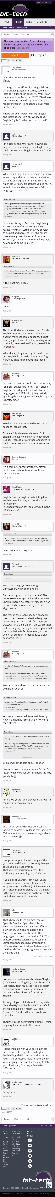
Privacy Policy (48, 1194)
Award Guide (5, 1143)
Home (6, 22)
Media (29, 22)
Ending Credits (19, 457)
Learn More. (23, 47)
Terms (5, 1151)
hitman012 (17, 164)
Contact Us (44, 1126)
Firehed (15, 564)
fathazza (16, 817)
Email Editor (5, 1147)
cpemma (16, 790)
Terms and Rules (35, 1194)
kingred (15, 297)
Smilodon (16, 413)
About (5, 1140)
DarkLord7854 (18, 969)
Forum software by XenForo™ (12, 1194)
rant (9, 1113)
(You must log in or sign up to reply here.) (37, 1105)
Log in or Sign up (44, 2)
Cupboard (16, 68)
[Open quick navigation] (52, 34)
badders (16, 256)
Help (52, 1126)
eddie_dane (17, 1082)
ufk (13, 910)
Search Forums (7, 28)
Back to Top (6, 1165)
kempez (15, 373)
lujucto (15, 134)
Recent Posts (22, 28)
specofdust (17, 320)
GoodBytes (17, 487)
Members (42, 22)
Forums (18, 22)
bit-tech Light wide (8, 1126)
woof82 (15, 524)
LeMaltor (16, 1039)
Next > (18, 61)
